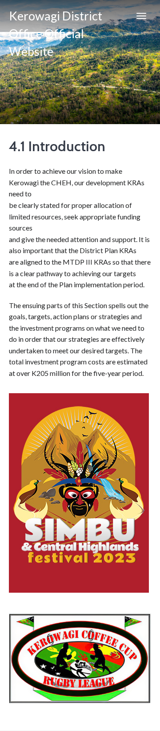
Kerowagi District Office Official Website (55, 20)
